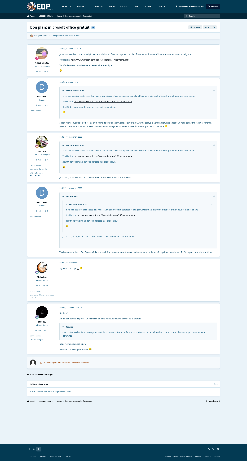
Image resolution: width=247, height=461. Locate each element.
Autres (77, 35)
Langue (32, 456)
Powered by (207, 456)
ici (78, 268)
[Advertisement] (104, 424)
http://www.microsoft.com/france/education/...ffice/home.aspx (100, 59)
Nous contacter (55, 456)
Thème (42, 456)
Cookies (68, 456)
